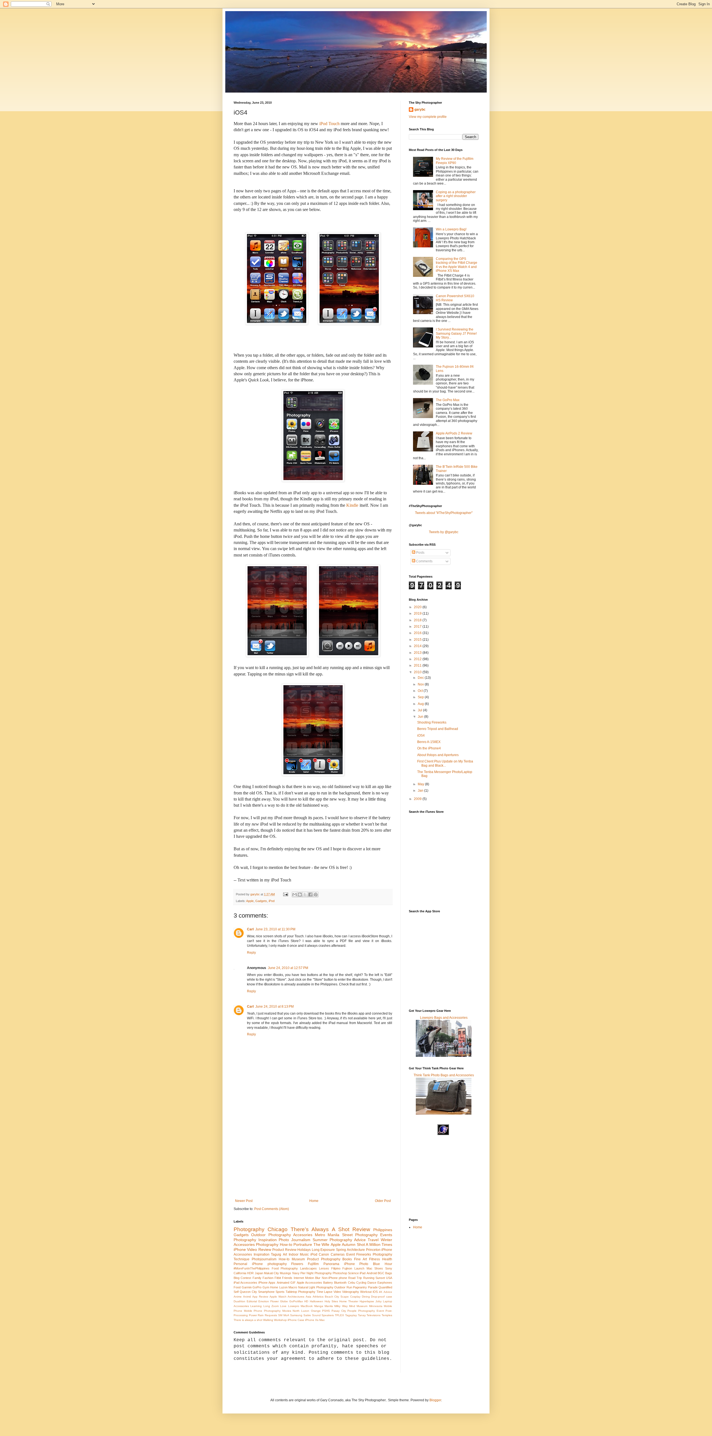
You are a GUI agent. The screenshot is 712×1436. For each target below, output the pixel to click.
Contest (246, 1278)
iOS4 (421, 735)
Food (237, 1287)
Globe (284, 1301)
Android (372, 1273)
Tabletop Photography (300, 1291)
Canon (324, 1254)
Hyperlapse (367, 1301)
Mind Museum (358, 1306)
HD (306, 1301)
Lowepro (293, 1306)
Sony (388, 1268)
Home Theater (348, 1301)
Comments (423, 561)
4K (380, 1291)
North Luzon (301, 1310)
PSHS (326, 1310)
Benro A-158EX (429, 742)
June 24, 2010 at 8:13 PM (274, 1006)
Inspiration (262, 1254)
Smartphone (266, 1291)
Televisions (373, 1315)
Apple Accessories (309, 1282)
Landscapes (308, 1268)
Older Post (383, 1201)
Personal (240, 1264)
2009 (418, 799)
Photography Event (371, 1310)
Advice (388, 1291)
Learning (256, 1306)
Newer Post (244, 1201)
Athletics (318, 1296)
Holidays (304, 1250)
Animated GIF (286, 1282)
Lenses (324, 1268)
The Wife (321, 1244)
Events (386, 1235)
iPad (362, 1273)
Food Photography (285, 1268)
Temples (387, 1315)
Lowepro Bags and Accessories (444, 1018)
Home (313, 1201)
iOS (375, 1291)
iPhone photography (269, 1264)
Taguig (276, 1254)
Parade (373, 1287)
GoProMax (296, 1301)
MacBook (307, 1306)
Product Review (284, 1250)
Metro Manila (327, 1235)
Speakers (328, 1315)
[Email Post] (285, 894)
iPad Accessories (245, 1282)
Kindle (352, 505)
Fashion (268, 1278)
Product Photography (323, 1259)
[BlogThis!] (300, 894)
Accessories (244, 1244)
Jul (420, 710)
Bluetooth (340, 1282)
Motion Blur (312, 1278)
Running (368, 1278)
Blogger (435, 1400)
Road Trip (355, 1278)
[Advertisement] (313, 1157)
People (352, 1310)
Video (337, 1291)
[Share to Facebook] (310, 894)
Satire (307, 1315)
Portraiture (302, 1244)
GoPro (257, 1287)
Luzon (283, 1287)
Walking (268, 1319)
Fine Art (360, 1259)
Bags (388, 1273)
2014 (418, 646)
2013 (418, 653)
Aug (421, 704)
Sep (421, 697)
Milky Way (340, 1306)
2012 (418, 659)
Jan (421, 790)
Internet (299, 1278)
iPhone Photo (356, 1264)
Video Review (259, 1249)
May (421, 784)
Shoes (378, 1268)
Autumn (348, 1244)
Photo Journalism (294, 1240)
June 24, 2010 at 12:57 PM (288, 968)
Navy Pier (299, 1273)
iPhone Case (296, 1319)
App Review (260, 1296)
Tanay (362, 1315)
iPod (272, 901)
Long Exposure (323, 1250)
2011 (418, 665)
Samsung (296, 1315)
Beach (329, 1296)
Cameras (338, 1254)
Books (347, 1259)
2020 (418, 607)
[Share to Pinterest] (315, 894)
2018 (418, 620)
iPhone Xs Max (315, 1319)
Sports (280, 1291)
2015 (418, 640)
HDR (250, 1273)
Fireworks (363, 1254)
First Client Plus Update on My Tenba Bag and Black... (445, 763)
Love (283, 1306)
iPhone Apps (266, 1282)
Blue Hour (382, 1264)
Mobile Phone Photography (262, 1310)
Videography (350, 1291)
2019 (418, 613)
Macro (292, 1287)
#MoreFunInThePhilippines (252, 1268)
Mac (369, 1268)
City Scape (341, 1296)
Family (257, 1278)
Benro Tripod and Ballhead (437, 729)
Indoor (293, 1254)
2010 (418, 672)
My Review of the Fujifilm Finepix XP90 (454, 161)
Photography (249, 1229)
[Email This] (294, 894)
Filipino (335, 1268)
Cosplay (355, 1296)
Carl (250, 929)
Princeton (373, 1250)
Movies (286, 1310)
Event (350, 1254)
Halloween (316, 1301)
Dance (371, 1282)
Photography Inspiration (255, 1240)
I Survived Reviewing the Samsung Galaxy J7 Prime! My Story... (456, 333)
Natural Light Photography (315, 1287)
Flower (274, 1301)
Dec (421, 678)
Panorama (331, 1264)
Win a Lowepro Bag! (451, 229)
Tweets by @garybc (443, 532)
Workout (366, 1291)
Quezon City (248, 1291)
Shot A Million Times (374, 1244)
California (240, 1273)
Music (304, 1254)
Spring (341, 1250)
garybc (420, 109)
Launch (359, 1268)
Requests (271, 1315)
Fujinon (347, 1268)
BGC (381, 1273)
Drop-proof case (381, 1296)
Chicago (278, 1229)
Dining (366, 1296)
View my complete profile (428, 117)
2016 (418, 633)
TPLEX (339, 1315)
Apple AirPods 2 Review (454, 433)
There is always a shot (248, 1319)
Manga (318, 1306)
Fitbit (278, 1278)
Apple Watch (278, 1296)
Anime (238, 1296)
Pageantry (360, 1287)
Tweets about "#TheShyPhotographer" (444, 513)
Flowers (297, 1264)
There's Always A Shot (320, 1229)
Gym (266, 1287)
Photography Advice (348, 1240)
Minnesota (375, 1306)
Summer (320, 1240)
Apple (250, 901)
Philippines (382, 1230)
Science (353, 1273)
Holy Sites (331, 1301)
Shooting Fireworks (431, 722)
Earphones (384, 1282)
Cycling (361, 1282)
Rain (261, 1315)
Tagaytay (351, 1315)
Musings (285, 1273)
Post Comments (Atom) (271, 1209)
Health (387, 1259)
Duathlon (239, 1301)
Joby (378, 1301)
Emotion (263, 1301)
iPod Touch (329, 123)
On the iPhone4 (429, 748)
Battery (328, 1282)
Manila (329, 1306)
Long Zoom (271, 1306)
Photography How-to (274, 1244)
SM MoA (283, 1315)
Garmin (247, 1287)
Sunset (380, 1278)
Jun (421, 717)
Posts (419, 553)
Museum (298, 1259)
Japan (259, 1273)
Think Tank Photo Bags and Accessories (444, 1075)
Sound (316, 1315)
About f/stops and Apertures (438, 755)
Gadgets (261, 901)
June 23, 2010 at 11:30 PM (275, 929)
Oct (421, 691)
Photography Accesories (290, 1235)
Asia (308, 1296)
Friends (287, 1278)
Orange (316, 1310)
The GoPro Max (447, 400)
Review (361, 1229)
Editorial (252, 1301)
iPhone (240, 1249)
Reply (251, 953)
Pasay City (339, 1310)
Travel (373, 1240)
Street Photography (360, 1235)
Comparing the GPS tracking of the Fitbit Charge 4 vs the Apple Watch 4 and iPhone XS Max (456, 265)
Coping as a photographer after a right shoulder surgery (456, 196)
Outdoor (258, 1235)
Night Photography (319, 1273)
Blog (236, 1278)
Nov (421, 684)
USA (389, 1278)
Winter (386, 1240)
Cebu (351, 1282)
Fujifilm (313, 1264)
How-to (284, 1259)
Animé (247, 1296)
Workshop (280, 1319)
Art (285, 1254)
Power (253, 1315)
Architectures (296, 1296)
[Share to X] (305, 894)
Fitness (374, 1259)
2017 (418, 626)
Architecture (356, 1250)
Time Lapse (325, 1291)
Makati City (271, 1273)
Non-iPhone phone (334, 1278)
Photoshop (340, 1273)
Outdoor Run (343, 1287)
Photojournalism (264, 1259)
